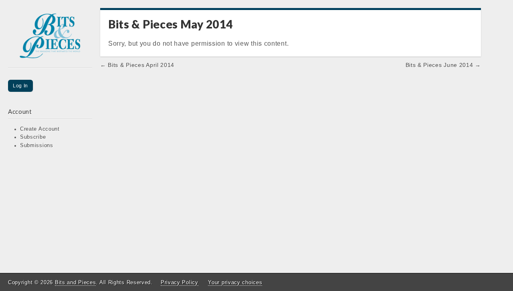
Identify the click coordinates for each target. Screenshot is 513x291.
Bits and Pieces (75, 282)
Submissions (36, 145)
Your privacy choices (235, 282)
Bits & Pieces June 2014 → (443, 65)
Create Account (40, 129)
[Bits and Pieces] (50, 38)
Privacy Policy (179, 282)
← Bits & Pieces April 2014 (137, 65)
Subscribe (33, 137)
